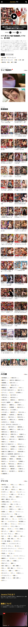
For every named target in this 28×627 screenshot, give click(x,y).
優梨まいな (14, 432)
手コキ (11, 529)
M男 (4, 568)
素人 (15, 487)
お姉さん (13, 509)
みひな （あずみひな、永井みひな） (11, 424)
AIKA (21, 387)
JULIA (12, 392)
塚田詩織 (20, 459)
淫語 (4, 538)
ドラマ (19, 506)
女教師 (16, 560)
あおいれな (22, 412)
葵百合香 (13, 466)
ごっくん (18, 551)
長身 (17, 570)
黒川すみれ (12, 417)
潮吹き (19, 497)
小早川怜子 (5, 397)
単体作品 (4, 62)
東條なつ (13, 429)
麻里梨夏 (5, 459)
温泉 (11, 570)
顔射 (12, 506)
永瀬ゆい (5, 439)
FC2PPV (5, 492)
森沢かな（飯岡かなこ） (17, 380)
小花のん (22, 449)
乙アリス (5, 392)
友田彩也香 (21, 451)
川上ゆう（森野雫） (7, 402)
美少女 (15, 489)
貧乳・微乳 (12, 538)
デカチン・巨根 (6, 560)
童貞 (13, 563)
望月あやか (5, 456)
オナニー (22, 524)
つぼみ (4, 427)
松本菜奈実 (21, 436)
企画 (20, 509)
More (26, 70)
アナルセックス (6, 575)
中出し (14, 484)
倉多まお (5, 419)
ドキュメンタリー (7, 514)
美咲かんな (5, 409)
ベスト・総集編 (20, 529)
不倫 (17, 514)
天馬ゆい (21, 405)
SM (13, 573)
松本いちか (14, 382)
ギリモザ (17, 541)
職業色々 (5, 558)
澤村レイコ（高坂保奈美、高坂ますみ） (12, 454)
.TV (14, 2)
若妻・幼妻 (17, 578)
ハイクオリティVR (15, 543)
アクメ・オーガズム (8, 546)
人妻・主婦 (21, 60)
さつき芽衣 (14, 409)
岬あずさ (21, 463)
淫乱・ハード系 (16, 504)
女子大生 (5, 516)
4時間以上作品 (7, 501)
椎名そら (5, 461)
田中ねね (5, 407)
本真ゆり (23, 434)
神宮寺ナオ (5, 446)
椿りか (4, 417)
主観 (12, 531)
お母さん (20, 573)
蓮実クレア (13, 387)
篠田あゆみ (22, 439)
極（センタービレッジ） (7, 60)
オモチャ (19, 531)
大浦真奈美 (5, 473)
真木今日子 (12, 427)
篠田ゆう (5, 380)
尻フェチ (5, 531)
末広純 (13, 422)
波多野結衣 (5, 377)
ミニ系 (12, 553)
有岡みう (5, 441)
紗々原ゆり (13, 471)
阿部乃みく (5, 468)
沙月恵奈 (19, 392)
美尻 (16, 536)
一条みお (13, 441)
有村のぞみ (21, 417)
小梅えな (22, 468)
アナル (21, 548)
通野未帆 (21, 427)
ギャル (14, 524)
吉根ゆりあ (5, 400)
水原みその (22, 446)
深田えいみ (13, 419)
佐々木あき (14, 395)
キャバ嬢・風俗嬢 (7, 541)
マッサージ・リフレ (8, 551)
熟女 (9, 62)
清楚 (15, 575)
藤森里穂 (5, 414)
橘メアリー (5, 436)
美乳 (12, 497)
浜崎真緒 (5, 382)
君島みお (5, 405)
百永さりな (5, 449)
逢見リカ (5, 471)
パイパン (19, 511)
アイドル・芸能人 (7, 556)
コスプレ (22, 519)
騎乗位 (5, 506)
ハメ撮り (13, 494)
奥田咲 (12, 459)
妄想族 (5, 511)
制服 (13, 516)
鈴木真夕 (22, 471)
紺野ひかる (5, 434)
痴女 (12, 492)
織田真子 (14, 468)
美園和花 (5, 387)
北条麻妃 (22, 461)
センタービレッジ (12, 57)
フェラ (5, 494)
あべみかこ (13, 461)
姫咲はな (14, 400)
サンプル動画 (6, 487)
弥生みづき (15, 385)
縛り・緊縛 (14, 62)
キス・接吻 (5, 524)
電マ (23, 536)
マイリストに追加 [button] (10, 54)
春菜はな (18, 402)
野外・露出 (12, 568)
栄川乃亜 (5, 466)
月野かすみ (14, 434)
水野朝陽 (13, 407)
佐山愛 (4, 463)
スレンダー (21, 492)
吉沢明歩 (14, 456)
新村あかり (5, 385)
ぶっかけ (13, 558)
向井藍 (13, 436)
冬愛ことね (21, 429)
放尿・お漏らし (6, 565)
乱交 (4, 536)
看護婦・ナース (6, 578)
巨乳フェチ (5, 563)
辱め (4, 521)
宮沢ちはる (12, 463)
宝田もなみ (5, 432)
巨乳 (21, 484)
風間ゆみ (13, 405)
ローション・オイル (8, 533)
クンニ (20, 568)
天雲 (16, 60)
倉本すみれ (22, 400)
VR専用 (5, 543)
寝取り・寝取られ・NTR (9, 499)
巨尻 (12, 511)
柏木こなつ (13, 439)
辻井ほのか (5, 422)
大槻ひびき (15, 377)
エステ (21, 558)
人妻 (10, 536)
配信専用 (20, 516)
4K (19, 538)
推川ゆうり (21, 407)
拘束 (17, 533)
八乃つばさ (5, 412)
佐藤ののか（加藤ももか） (9, 451)
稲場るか (5, 429)
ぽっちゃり (5, 573)
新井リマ (22, 456)
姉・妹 (18, 546)
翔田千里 (21, 414)
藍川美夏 (4, 57)
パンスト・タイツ (19, 556)
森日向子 (14, 412)
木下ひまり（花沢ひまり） (9, 390)
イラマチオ (5, 526)
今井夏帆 (14, 446)
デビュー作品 (15, 526)
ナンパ (5, 509)
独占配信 (22, 521)
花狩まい (21, 466)
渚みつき (21, 390)
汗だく (4, 570)
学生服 (4, 553)
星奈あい (14, 449)
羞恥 (4, 529)
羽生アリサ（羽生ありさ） (9, 444)
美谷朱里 (22, 419)
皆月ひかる (5, 395)
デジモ (5, 497)
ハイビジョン (12, 521)
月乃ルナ (21, 444)
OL (15, 519)
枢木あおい (14, 397)
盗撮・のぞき (6, 519)
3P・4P (21, 494)
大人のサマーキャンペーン (9, 548)
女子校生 (5, 504)
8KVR (4, 580)
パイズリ (16, 501)
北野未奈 (13, 414)
